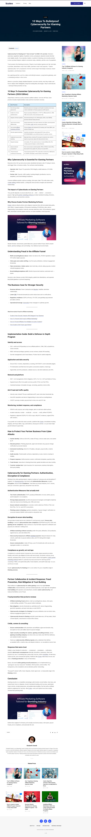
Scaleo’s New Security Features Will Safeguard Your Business (27, 315)
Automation (26, 302)
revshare (33, 536)
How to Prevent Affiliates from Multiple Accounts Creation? (26, 321)
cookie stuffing (12, 182)
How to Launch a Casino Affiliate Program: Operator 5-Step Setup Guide (14, 806)
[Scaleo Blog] (9, 3)
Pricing (38, 825)
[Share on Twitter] (53, 732)
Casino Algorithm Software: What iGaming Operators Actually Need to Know (72, 124)
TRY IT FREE (77, 3)
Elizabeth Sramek (38, 31)
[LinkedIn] (55, 732)
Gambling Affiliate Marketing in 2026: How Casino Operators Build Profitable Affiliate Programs (49, 807)
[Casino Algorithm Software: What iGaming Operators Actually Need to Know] (50, 773)
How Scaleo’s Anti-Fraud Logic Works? (20, 324)
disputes (35, 289)
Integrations (46, 825)
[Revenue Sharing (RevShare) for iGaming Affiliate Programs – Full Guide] (32, 796)
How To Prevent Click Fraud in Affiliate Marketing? (23, 318)
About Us (32, 825)
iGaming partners (19, 481)
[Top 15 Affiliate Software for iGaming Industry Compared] (14, 773)
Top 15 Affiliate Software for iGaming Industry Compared (13, 782)
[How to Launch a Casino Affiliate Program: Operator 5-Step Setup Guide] (14, 796)
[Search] (84, 3)
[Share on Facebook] (51, 732)
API (13, 246)
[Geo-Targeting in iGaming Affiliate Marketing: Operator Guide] (32, 773)
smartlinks (45, 654)
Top (46, 833)
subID (32, 124)
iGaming (45, 17)
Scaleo (29, 127)
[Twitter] (45, 821)
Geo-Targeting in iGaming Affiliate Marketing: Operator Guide (31, 782)
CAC (15, 294)
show (16, 48)
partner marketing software (25, 195)
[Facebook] (41, 821)
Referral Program (56, 825)
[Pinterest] (57, 732)
